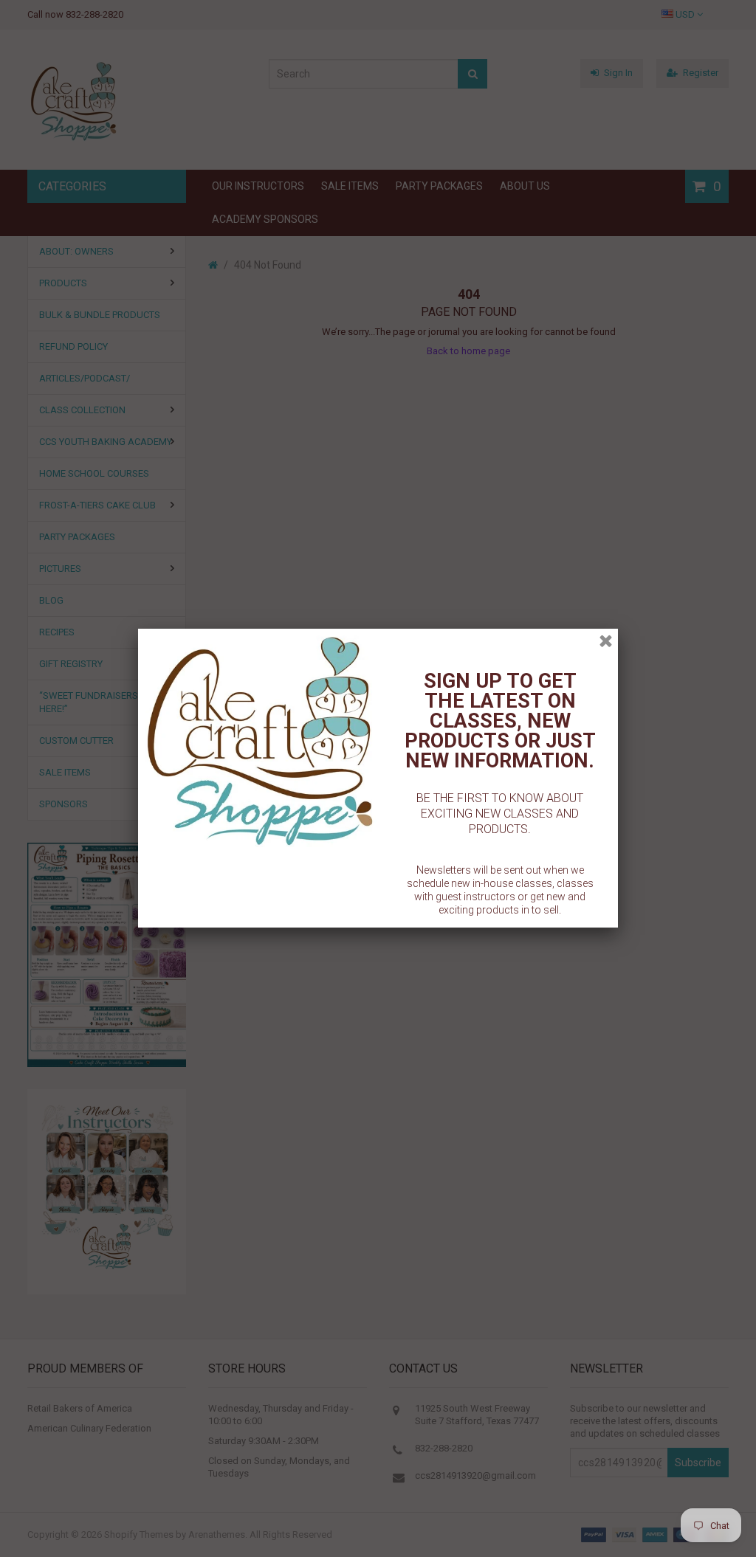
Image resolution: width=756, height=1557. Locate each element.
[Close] (605, 641)
